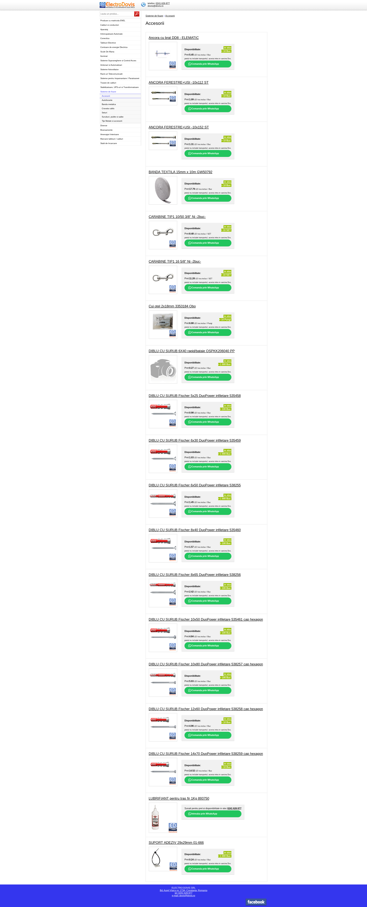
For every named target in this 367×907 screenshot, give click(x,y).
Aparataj (104, 29)
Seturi (104, 112)
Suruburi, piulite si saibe (112, 117)
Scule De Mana (107, 51)
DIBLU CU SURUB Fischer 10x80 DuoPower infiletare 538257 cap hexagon (206, 664)
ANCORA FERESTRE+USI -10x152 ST (179, 127)
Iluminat (104, 56)
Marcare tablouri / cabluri (111, 139)
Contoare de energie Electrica (113, 47)
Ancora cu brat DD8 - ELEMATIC (174, 38)
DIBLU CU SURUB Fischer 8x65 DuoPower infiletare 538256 (195, 575)
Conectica (104, 38)
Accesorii (106, 96)
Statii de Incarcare (108, 143)
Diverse (103, 125)
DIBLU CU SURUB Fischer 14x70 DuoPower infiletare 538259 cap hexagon (206, 754)
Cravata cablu (108, 108)
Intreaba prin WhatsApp (204, 813)
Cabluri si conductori (109, 25)
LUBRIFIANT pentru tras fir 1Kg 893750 (179, 798)
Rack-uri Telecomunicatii (111, 74)
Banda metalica (109, 104)
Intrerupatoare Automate (111, 34)
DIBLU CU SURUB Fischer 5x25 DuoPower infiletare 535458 (195, 396)
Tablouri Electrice (108, 43)
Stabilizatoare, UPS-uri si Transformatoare (119, 87)
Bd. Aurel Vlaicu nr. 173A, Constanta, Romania (183, 890)
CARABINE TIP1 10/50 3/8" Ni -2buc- (177, 217)
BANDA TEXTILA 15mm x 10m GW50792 (180, 172)
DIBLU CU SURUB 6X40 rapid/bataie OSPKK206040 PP (192, 351)
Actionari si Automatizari (111, 65)
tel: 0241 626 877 (183, 893)
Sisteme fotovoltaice (109, 69)
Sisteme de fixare (108, 91)
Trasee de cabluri (108, 83)
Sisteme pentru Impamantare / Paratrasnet (119, 78)
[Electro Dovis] (256, 902)
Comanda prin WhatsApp (205, 64)
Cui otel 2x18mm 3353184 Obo (172, 306)
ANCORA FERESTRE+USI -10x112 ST (179, 82)
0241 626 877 (163, 3)
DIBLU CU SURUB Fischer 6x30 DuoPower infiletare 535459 (195, 440)
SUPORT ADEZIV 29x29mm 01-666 (176, 842)
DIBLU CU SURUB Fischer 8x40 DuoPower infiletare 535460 (195, 530)
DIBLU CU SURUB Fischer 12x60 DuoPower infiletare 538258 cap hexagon (206, 709)
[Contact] (143, 4)
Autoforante (107, 100)
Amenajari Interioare (109, 134)
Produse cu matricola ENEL (112, 20)
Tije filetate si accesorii (112, 121)
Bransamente (106, 130)
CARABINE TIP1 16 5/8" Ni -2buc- (175, 261)
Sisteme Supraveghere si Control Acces (118, 60)
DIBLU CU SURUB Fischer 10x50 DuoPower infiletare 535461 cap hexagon (206, 619)
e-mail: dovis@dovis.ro (183, 895)
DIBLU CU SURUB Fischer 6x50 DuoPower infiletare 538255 (195, 485)
